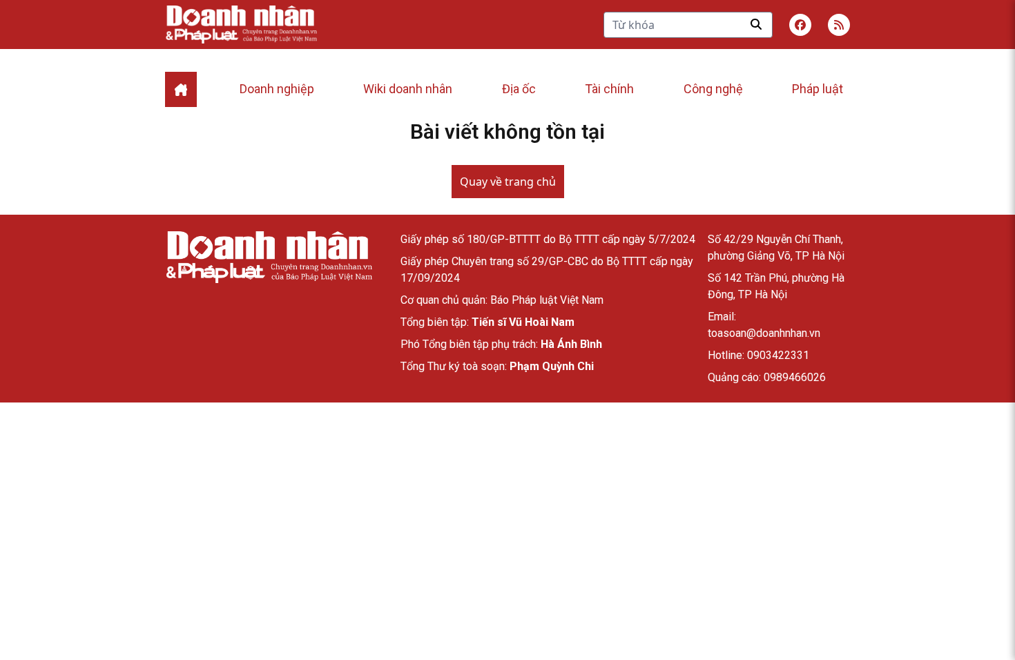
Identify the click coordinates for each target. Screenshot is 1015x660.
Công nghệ (713, 88)
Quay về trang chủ (508, 181)
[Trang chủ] (268, 257)
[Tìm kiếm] (756, 24)
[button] (839, 25)
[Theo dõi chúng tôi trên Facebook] (800, 25)
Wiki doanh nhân (407, 88)
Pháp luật (817, 88)
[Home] (181, 89)
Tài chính (609, 88)
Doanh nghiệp (277, 88)
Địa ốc (519, 88)
